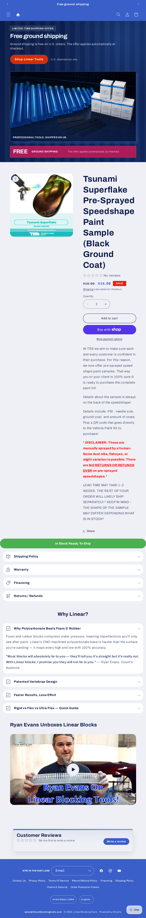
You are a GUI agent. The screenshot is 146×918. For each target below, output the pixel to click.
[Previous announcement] (7, 4)
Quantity (88, 296)
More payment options (109, 339)
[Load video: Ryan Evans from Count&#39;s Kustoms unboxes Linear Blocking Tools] (73, 769)
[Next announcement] (138, 4)
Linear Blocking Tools (85, 912)
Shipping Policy (124, 880)
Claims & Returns (57, 887)
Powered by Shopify (110, 912)
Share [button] (91, 531)
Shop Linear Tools (29, 59)
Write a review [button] (116, 841)
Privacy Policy (37, 880)
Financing (106, 880)
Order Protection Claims (85, 887)
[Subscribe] (89, 870)
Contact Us (19, 880)
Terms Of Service (58, 880)
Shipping (88, 289)
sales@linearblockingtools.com (43, 912)
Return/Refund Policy (84, 880)
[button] (8, 14)
